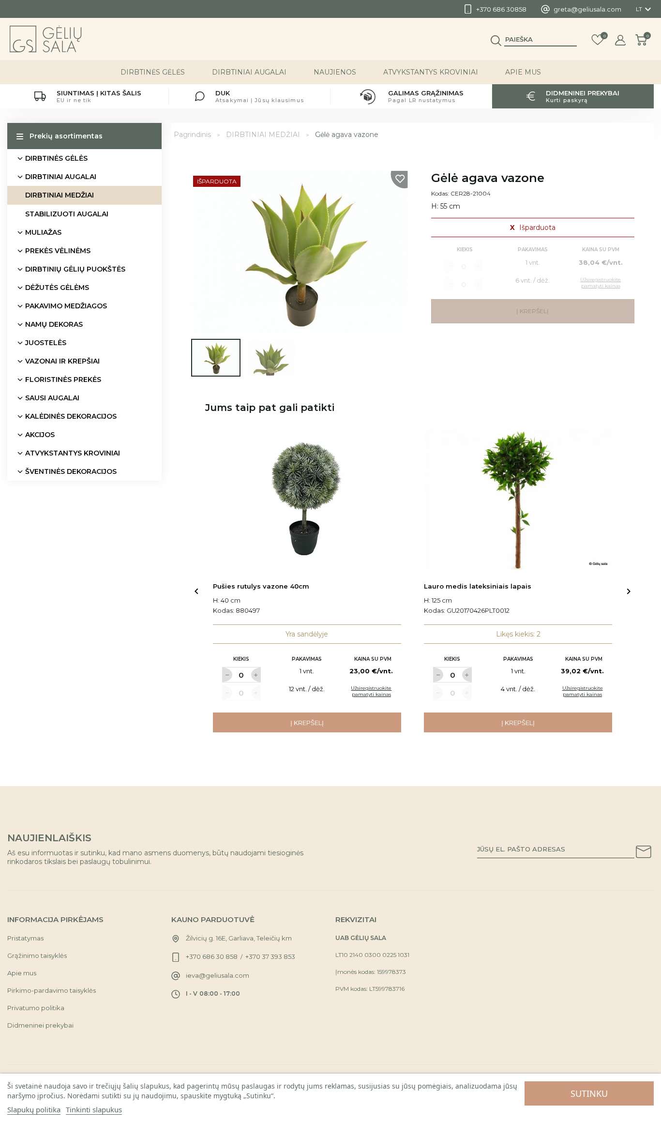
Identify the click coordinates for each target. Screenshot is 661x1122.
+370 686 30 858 (212, 956)
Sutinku (589, 1093)
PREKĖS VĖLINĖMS (57, 250)
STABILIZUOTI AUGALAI (66, 214)
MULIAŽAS (43, 232)
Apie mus (523, 72)
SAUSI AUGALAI (52, 398)
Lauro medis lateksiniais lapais (477, 586)
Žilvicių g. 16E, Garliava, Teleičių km (239, 938)
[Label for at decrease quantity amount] (227, 674)
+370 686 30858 (501, 9)
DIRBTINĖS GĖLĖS (152, 72)
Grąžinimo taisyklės (37, 955)
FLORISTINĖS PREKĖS (63, 379)
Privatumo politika (35, 1008)
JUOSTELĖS (45, 342)
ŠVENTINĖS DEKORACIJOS (71, 471)
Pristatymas (25, 938)
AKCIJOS (40, 434)
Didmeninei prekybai (40, 1025)
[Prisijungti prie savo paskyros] (620, 40)
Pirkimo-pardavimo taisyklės (51, 990)
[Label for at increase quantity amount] (256, 674)
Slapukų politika (33, 1109)
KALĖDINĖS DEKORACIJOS (71, 416)
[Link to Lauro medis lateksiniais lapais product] (518, 499)
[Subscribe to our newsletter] (643, 853)
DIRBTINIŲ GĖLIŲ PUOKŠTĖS (75, 269)
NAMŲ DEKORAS (54, 324)
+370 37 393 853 (270, 956)
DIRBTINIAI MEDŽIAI (59, 195)
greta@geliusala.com (587, 9)
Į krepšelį (307, 723)
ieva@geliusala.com (217, 975)
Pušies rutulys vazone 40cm (261, 586)
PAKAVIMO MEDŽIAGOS (66, 306)
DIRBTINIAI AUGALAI (249, 72)
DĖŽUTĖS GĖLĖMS (57, 287)
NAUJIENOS (335, 72)
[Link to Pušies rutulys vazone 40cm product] (307, 499)
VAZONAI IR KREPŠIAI (62, 361)
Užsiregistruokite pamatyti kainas (371, 691)
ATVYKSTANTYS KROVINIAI (430, 72)
